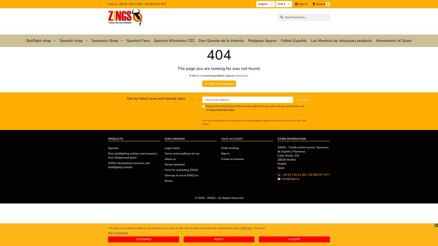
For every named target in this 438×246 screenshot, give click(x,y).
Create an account (232, 159)
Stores (169, 181)
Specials (113, 148)
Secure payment (175, 164)
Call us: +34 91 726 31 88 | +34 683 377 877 (137, 4)
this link (247, 228)
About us (170, 159)
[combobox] (304, 17)
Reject (219, 239)
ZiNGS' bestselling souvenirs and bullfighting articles (129, 165)
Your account (232, 139)
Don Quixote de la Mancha (221, 40)
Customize (143, 239)
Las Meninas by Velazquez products (341, 40)
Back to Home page (219, 84)
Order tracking (230, 148)
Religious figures (262, 40)
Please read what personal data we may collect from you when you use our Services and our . (255, 108)
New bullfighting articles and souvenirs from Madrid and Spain (132, 156)
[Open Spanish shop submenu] (86, 41)
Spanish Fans (138, 40)
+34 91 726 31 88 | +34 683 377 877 (306, 175)
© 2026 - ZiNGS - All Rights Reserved (219, 198)
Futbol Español (294, 40)
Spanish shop (71, 40)
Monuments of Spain (394, 40)
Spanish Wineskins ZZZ (174, 40)
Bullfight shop (39, 40)
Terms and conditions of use (182, 153)
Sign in (225, 153)
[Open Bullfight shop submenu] (54, 41)
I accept (294, 239)
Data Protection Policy (222, 109)
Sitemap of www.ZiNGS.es (181, 175)
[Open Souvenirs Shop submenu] (121, 41)
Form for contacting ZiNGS (181, 170)
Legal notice (172, 148)
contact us (241, 76)
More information (118, 233)
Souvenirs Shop (104, 40)
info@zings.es (290, 179)
